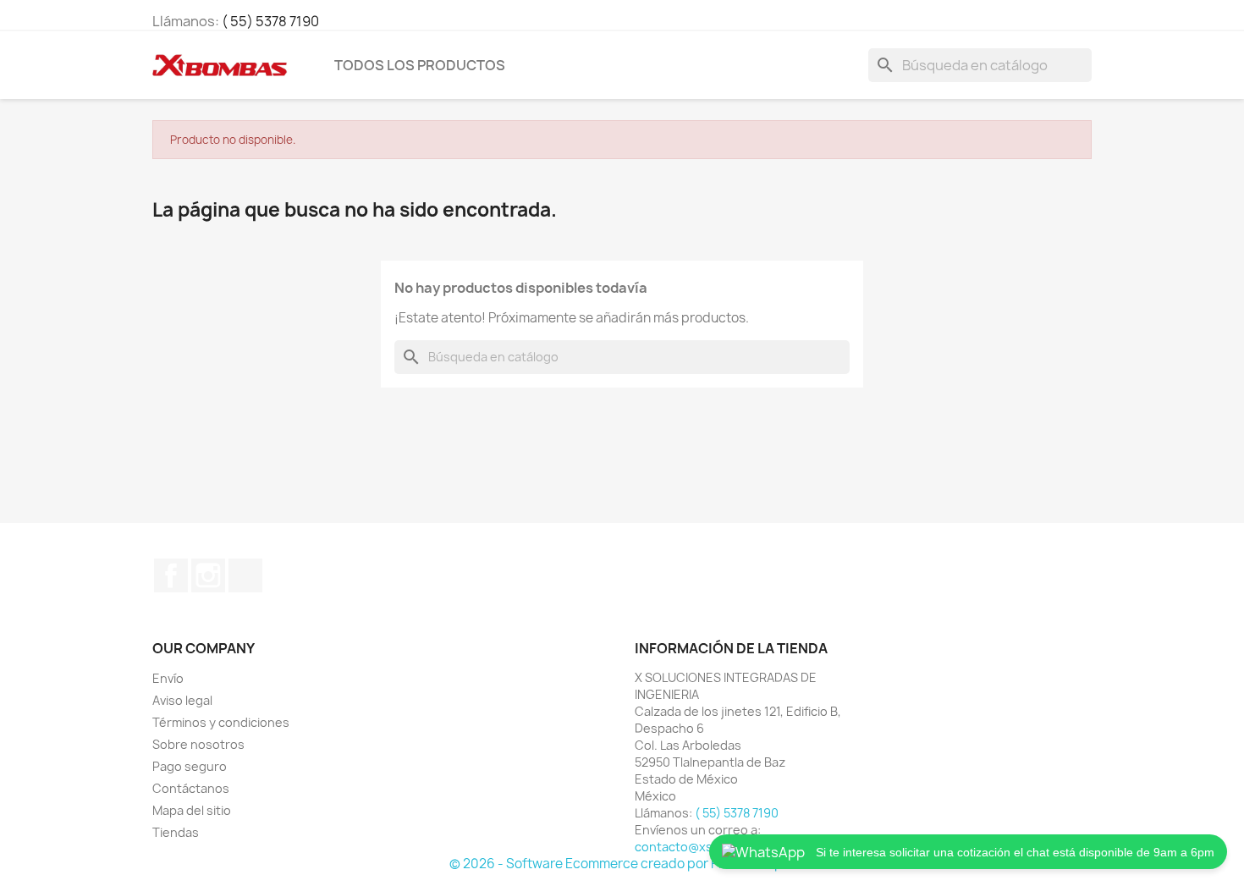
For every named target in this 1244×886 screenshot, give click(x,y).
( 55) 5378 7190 (270, 21)
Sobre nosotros (198, 744)
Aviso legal (182, 700)
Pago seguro (189, 766)
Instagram (208, 575)
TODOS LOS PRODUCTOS (419, 65)
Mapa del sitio (191, 810)
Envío (168, 678)
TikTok (245, 575)
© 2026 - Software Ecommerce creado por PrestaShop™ (622, 863)
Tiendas (175, 832)
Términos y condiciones (220, 722)
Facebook (171, 575)
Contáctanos (190, 788)
